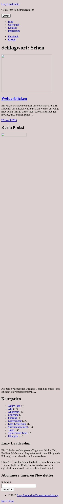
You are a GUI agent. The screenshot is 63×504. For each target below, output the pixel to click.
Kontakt (12, 27)
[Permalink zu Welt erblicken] (26, 91)
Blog (10, 21)
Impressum (14, 30)
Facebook (13, 36)
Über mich (13, 24)
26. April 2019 (9, 120)
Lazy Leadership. (26, 495)
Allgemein (13, 411)
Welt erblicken (14, 98)
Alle (10, 408)
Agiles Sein (14, 405)
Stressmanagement (18, 427)
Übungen (13, 436)
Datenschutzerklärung (46, 495)
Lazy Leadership (10, 4)
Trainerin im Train (17, 433)
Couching (13, 414)
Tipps (11, 430)
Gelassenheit (15, 420)
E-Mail (11, 39)
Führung (12, 417)
